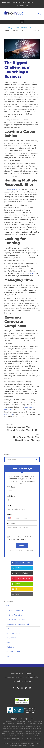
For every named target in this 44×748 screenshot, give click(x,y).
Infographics (11, 638)
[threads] (30, 688)
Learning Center (16, 2)
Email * (9, 505)
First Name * (11, 487)
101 (7, 606)
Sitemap (27, 681)
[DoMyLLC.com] (13, 13)
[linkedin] (26, 688)
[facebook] (14, 688)
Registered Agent (13, 651)
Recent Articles (28, 2)
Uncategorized (12, 656)
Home (12, 673)
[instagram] (22, 688)
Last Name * (11, 496)
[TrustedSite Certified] (22, 701)
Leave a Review (11, 677)
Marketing (10, 647)
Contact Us (22, 677)
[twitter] (18, 688)
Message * (11, 523)
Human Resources (13, 633)
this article (29, 273)
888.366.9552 (23, 6)
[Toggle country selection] (10, 518)
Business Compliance (14, 610)
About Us (29, 673)
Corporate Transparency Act (17, 624)
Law (8, 642)
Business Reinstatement (15, 619)
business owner (14, 189)
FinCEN (9, 629)
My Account (6, 2)
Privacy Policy (21, 539)
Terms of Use (18, 681)
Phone (9, 514)
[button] (22, 563)
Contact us (8, 414)
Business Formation (14, 615)
